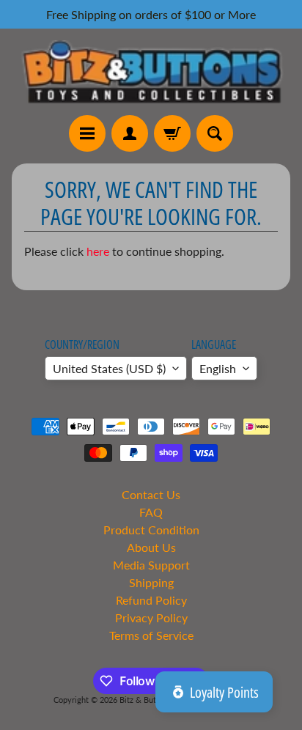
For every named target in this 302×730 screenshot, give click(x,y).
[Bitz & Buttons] (151, 71)
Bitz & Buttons (145, 699)
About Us (151, 547)
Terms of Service (151, 635)
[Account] (129, 133)
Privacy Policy (151, 617)
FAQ (151, 512)
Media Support (151, 565)
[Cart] (172, 133)
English (217, 368)
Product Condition (151, 530)
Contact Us (151, 494)
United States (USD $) (109, 368)
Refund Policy (151, 600)
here (97, 251)
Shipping (151, 582)
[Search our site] (214, 133)
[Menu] (87, 133)
